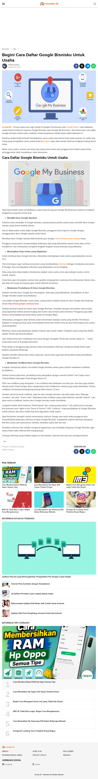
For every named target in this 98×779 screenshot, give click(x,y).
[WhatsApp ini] (93, 66)
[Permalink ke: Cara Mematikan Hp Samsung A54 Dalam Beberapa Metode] (49, 499)
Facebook (8, 764)
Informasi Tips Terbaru (15, 623)
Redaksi (67, 755)
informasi (63, 264)
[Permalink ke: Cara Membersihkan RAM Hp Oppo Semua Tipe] (17, 474)
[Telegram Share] (87, 66)
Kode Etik (37, 751)
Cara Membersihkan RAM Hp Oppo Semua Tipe (34, 682)
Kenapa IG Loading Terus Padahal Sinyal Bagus (34, 731)
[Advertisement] (49, 27)
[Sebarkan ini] (76, 66)
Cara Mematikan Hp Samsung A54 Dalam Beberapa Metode (39, 721)
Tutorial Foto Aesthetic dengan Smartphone (30, 584)
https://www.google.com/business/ (23, 304)
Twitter (37, 764)
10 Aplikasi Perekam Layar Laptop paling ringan (32, 594)
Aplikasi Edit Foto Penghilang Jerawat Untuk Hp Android (36, 613)
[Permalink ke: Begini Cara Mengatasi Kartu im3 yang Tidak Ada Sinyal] (81, 474)
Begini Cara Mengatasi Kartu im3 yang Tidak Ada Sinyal (38, 701)
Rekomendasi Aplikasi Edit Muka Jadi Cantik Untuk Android (37, 603)
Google (46, 141)
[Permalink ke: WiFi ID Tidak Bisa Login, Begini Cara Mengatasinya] (17, 499)
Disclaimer (68, 751)
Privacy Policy (40, 755)
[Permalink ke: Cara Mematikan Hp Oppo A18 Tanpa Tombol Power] (49, 474)
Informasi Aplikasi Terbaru (18, 518)
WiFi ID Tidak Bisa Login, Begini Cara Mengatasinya (36, 711)
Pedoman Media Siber (12, 755)
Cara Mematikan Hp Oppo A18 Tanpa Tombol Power (36, 692)
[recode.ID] (49, 3)
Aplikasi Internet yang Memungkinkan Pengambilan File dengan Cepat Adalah (36, 577)
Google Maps (72, 127)
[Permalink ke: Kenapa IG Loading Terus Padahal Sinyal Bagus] (81, 499)
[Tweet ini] (81, 66)
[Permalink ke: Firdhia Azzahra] (4, 66)
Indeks (5, 751)
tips (4, 441)
